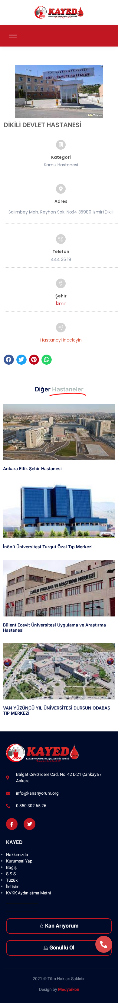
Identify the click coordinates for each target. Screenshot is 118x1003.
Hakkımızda (17, 855)
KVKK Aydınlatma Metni (28, 893)
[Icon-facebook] (12, 824)
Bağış (11, 867)
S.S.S (11, 874)
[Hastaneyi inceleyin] (61, 327)
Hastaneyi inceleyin (61, 340)
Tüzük (12, 880)
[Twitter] (29, 824)
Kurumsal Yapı (19, 861)
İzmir (61, 303)
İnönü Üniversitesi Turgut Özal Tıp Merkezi (48, 546)
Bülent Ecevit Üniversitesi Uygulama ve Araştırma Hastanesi (54, 627)
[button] (9, 360)
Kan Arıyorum (62, 926)
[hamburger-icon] (13, 35)
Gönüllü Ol (61, 948)
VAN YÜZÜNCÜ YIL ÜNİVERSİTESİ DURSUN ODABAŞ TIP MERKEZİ (56, 710)
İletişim (12, 886)
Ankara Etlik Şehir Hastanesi (32, 468)
